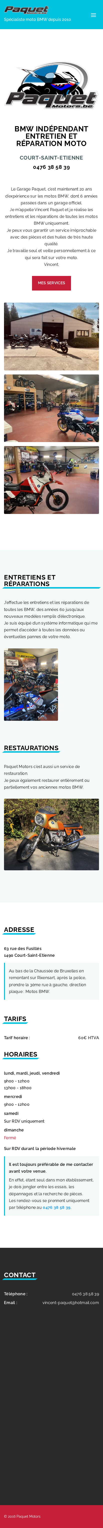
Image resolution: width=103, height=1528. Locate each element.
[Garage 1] (51, 369)
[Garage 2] (51, 440)
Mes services (51, 283)
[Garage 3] (51, 512)
